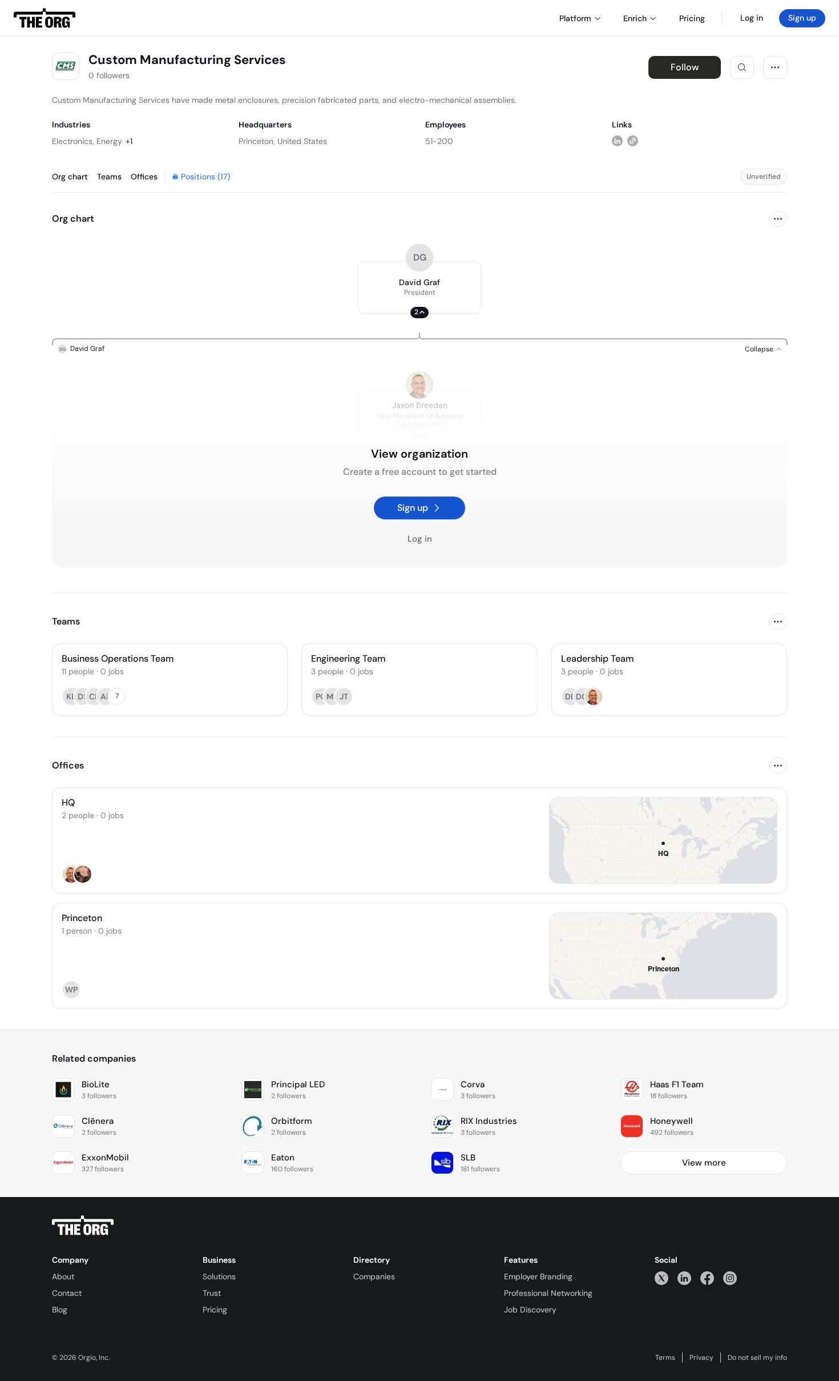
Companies (374, 1276)
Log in (751, 18)
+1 (129, 141)
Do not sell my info (757, 1357)
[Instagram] (730, 1278)
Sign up (802, 18)
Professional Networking (548, 1293)
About (63, 1276)
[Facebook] (707, 1278)
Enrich (635, 18)
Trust (212, 1293)
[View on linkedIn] (617, 140)
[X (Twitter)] (661, 1278)
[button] (419, 287)
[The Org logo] (83, 1225)
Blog (59, 1309)
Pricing (215, 1309)
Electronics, (73, 141)
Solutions (219, 1276)
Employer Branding (538, 1276)
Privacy (701, 1357)
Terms (665, 1357)
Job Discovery (530, 1309)
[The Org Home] (44, 18)
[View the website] (632, 140)
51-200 (439, 141)
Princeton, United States (283, 141)
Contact (67, 1293)
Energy (109, 141)
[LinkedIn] (684, 1278)
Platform (575, 18)
